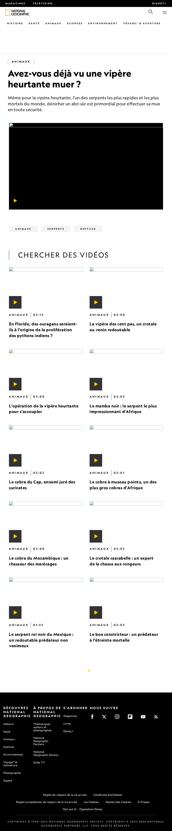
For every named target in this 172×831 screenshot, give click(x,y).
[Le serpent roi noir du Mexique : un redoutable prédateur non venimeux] (45, 598)
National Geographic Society (45, 753)
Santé (34, 23)
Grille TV (39, 762)
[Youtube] (144, 718)
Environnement (103, 23)
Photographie (12, 773)
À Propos (143, 802)
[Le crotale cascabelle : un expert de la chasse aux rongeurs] (126, 522)
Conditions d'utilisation (107, 794)
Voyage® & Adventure (10, 763)
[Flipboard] (131, 718)
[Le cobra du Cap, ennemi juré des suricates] (45, 446)
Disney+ (159, 3)
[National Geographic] (7, 12)
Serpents (55, 228)
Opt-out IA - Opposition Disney (83, 809)
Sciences (75, 23)
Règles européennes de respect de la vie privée (46, 802)
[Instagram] (118, 718)
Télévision (43, 3)
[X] (105, 718)
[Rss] (157, 718)
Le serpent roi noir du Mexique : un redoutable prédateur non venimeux (41, 640)
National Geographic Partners (40, 741)
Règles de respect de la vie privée (65, 794)
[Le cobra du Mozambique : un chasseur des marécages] (45, 522)
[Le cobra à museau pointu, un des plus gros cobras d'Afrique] (126, 446)
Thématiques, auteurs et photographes (42, 727)
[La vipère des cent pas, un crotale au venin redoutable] (126, 288)
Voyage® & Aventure (142, 23)
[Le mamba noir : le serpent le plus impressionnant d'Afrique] (126, 369)
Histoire (15, 23)
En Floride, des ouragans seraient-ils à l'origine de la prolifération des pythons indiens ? (43, 329)
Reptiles (88, 228)
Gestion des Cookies (118, 802)
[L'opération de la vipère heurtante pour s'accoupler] (45, 369)
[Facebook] (93, 718)
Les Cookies (91, 802)
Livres (67, 723)
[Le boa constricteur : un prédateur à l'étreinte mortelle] (126, 598)
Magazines (15, 3)
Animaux (53, 23)
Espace (7, 780)
